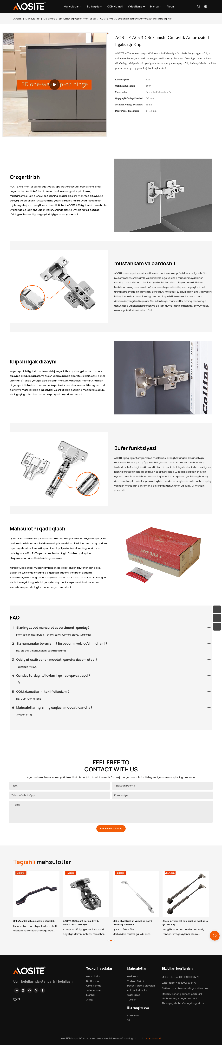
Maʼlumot (49, 18)
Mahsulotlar (32, 18)
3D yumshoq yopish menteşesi (77, 18)
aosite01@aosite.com (194, 988)
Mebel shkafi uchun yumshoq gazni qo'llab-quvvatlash (132, 922)
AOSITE (17, 18)
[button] (108, 940)
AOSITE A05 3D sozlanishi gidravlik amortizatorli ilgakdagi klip (136, 18)
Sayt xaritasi (153, 1038)
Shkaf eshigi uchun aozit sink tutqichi (34, 920)
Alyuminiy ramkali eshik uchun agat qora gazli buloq (185, 922)
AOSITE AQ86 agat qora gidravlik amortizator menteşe (81, 922)
